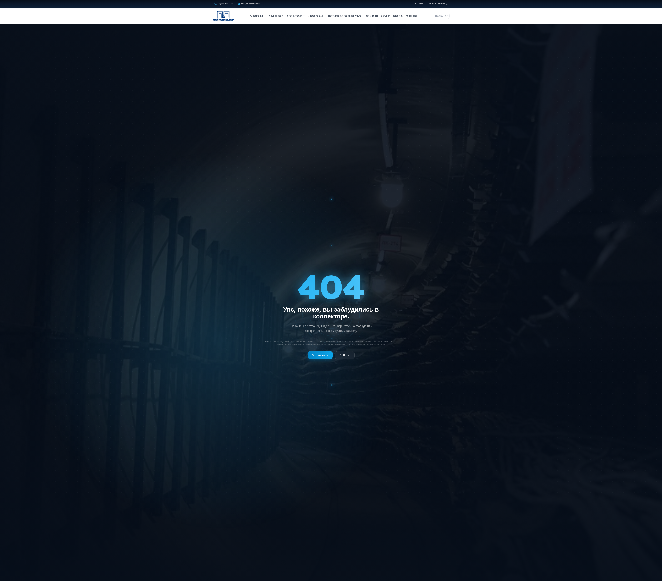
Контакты (411, 16)
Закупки (385, 16)
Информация (315, 16)
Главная (419, 3)
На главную (322, 355)
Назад (346, 355)
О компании (257, 16)
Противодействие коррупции (345, 16)
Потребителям (293, 16)
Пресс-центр (371, 16)
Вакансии (398, 16)
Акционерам (276, 16)
